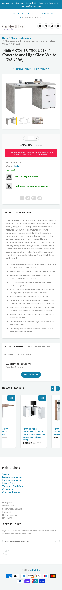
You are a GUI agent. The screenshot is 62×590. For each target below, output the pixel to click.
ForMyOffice (34, 570)
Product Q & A (23, 354)
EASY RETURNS (34, 13)
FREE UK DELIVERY (16, 13)
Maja (16, 166)
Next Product (41, 68)
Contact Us (7, 489)
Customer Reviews (13, 347)
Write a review (31, 374)
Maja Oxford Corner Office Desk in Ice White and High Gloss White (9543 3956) (18, 434)
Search (5, 474)
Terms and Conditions (12, 486)
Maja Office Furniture (21, 37)
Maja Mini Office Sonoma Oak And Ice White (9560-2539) (48, 431)
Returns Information (12, 480)
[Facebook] (6, 552)
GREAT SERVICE (47, 13)
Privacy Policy (8, 483)
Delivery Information (38, 347)
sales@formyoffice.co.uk (32, 17)
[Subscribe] (56, 541)
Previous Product (22, 68)
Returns (8, 354)
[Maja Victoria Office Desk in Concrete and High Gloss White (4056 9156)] (31, 96)
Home (5, 37)
